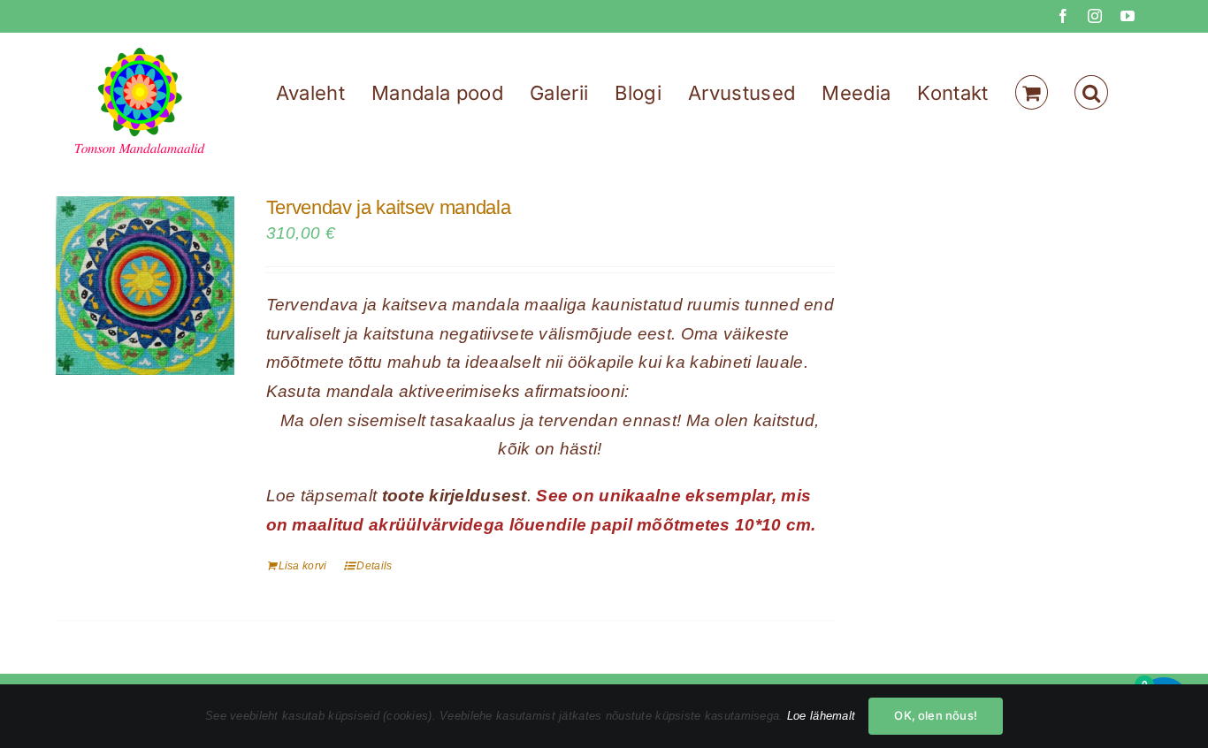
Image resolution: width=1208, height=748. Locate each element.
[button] (1091, 92)
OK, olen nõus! (935, 715)
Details (374, 566)
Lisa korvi (303, 566)
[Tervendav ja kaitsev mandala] (145, 285)
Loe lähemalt (821, 715)
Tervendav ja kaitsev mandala (388, 207)
